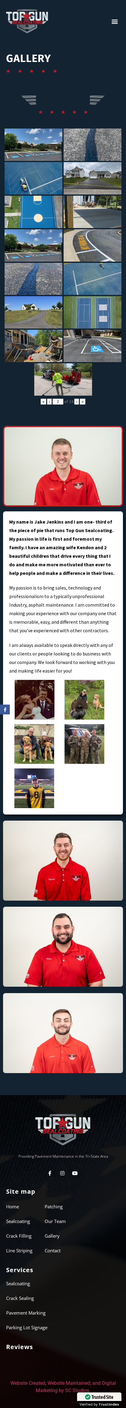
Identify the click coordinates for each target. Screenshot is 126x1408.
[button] (115, 21)
